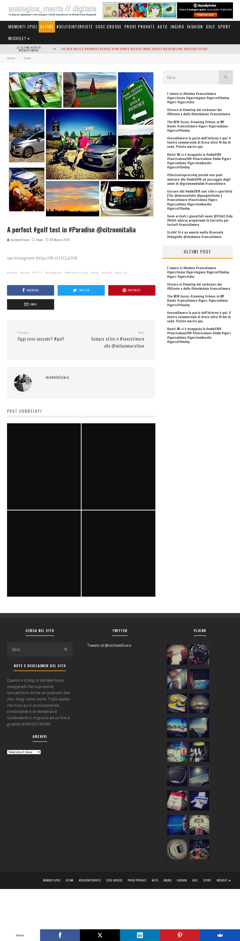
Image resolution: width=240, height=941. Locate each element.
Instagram (54, 272)
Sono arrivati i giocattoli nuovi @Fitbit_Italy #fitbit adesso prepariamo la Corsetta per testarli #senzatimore (199, 220)
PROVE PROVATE (139, 27)
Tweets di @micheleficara (109, 645)
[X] (100, 935)
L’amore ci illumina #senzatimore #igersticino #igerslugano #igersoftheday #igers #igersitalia (198, 97)
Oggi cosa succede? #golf (41, 336)
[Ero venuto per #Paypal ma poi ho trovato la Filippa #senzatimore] (177, 656)
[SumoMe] (220, 935)
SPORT (224, 27)
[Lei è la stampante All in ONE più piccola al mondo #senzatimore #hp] (199, 802)
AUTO (163, 27)
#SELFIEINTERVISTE (74, 27)
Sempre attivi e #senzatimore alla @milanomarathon (117, 340)
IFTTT (38, 272)
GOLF (210, 27)
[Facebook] (60, 935)
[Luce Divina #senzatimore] (199, 704)
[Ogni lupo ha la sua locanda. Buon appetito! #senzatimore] (199, 826)
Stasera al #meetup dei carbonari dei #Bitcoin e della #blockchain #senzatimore (198, 111)
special (122, 272)
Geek (39, 240)
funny (13, 272)
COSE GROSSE (108, 27)
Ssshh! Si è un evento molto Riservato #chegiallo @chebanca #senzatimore (195, 234)
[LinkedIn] (140, 935)
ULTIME (46, 27)
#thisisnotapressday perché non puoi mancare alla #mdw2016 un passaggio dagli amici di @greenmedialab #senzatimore (198, 179)
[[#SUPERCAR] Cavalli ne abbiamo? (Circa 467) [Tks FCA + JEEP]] (177, 777)
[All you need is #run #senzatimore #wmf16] (199, 777)
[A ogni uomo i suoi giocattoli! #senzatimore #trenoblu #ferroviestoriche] (199, 656)
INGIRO (177, 27)
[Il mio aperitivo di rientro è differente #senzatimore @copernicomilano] (199, 680)
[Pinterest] (180, 935)
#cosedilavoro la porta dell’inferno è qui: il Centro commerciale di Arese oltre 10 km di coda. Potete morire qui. (199, 142)
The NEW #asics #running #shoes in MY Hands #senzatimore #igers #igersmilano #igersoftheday (134, 49)
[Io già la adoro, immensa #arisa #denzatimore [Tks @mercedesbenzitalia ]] (199, 753)
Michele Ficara (77, 272)
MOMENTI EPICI (22, 27)
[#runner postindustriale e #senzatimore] (177, 680)
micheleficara (20, 239)
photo (108, 272)
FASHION (195, 27)
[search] (226, 77)
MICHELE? (17, 38)
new (96, 272)
